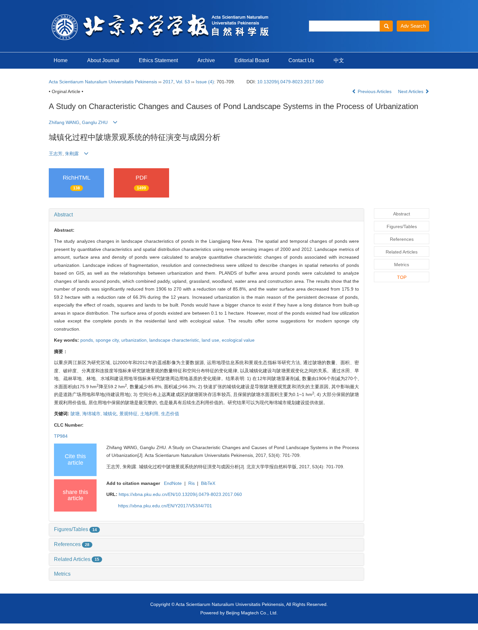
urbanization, (135, 340)
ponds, (88, 340)
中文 (339, 60)
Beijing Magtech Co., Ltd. (252, 612)
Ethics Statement (158, 60)
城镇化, (111, 413)
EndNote (173, 483)
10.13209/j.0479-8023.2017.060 (290, 81)
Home (61, 60)
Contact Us (301, 60)
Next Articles (411, 91)
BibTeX (208, 483)
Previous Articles (374, 91)
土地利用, (150, 413)
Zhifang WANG (64, 122)
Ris (191, 483)
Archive (206, 60)
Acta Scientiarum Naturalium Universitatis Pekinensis (103, 81)
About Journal (103, 60)
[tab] (206, 215)
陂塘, (76, 413)
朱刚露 (72, 153)
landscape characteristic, (175, 340)
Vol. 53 (183, 81)
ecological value (238, 340)
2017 (168, 81)
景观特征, (129, 413)
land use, (212, 340)
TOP (401, 277)
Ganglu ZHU (95, 122)
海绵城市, (92, 413)
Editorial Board (251, 60)
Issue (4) (205, 81)
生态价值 (170, 413)
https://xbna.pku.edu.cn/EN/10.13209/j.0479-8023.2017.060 (180, 494)
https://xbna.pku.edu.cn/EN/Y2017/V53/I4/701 (165, 505)
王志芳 (55, 153)
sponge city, (108, 340)
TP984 (61, 436)
